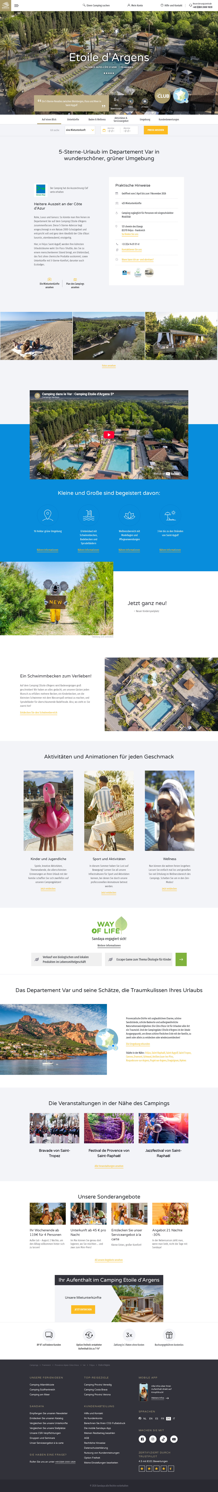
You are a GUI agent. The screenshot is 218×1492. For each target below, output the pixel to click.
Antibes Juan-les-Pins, (162, 1056)
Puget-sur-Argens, (158, 1060)
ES (156, 1418)
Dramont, (138, 1056)
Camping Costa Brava (95, 1389)
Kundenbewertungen (169, 119)
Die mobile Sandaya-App (97, 1428)
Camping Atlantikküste (42, 1384)
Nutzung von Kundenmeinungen (102, 1453)
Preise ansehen (156, 130)
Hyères (183, 1060)
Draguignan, (173, 1060)
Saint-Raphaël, (159, 1052)
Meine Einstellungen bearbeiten (101, 1462)
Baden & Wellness (97, 119)
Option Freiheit (92, 1457)
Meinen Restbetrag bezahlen (99, 1433)
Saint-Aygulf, (172, 1052)
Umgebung (145, 119)
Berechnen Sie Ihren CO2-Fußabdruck (104, 1423)
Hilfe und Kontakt (93, 1413)
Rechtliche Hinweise (94, 1443)
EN (150, 1418)
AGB (86, 1438)
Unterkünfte (73, 119)
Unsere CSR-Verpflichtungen (45, 1433)
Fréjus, (148, 1052)
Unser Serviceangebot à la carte (47, 1443)
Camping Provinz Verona (97, 1394)
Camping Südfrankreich (42, 1389)
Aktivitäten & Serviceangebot (121, 119)
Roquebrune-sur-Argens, (138, 1060)
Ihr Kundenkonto (93, 1418)
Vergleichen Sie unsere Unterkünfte (49, 1423)
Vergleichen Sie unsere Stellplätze (47, 1428)
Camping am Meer (40, 1394)
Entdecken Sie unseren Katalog (46, 1418)
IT (174, 1418)
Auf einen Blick (49, 119)
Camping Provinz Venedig (98, 1384)
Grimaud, (147, 1056)
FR (162, 1418)
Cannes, (129, 1056)
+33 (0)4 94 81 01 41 (130, 244)
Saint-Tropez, (185, 1052)
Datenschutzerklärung (96, 1448)
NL (144, 1418)
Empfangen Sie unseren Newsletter (49, 1413)
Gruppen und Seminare (42, 1438)
